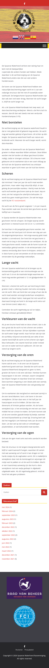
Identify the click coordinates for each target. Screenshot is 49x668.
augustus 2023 (8, 519)
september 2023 (8, 515)
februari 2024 (7, 511)
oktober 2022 (7, 531)
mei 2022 (5, 547)
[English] (21, 37)
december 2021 (8, 555)
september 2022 (8, 535)
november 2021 (8, 559)
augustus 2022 (8, 539)
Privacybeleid (29, 650)
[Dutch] (16, 37)
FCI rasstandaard (18, 200)
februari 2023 (7, 523)
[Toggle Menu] (44, 46)
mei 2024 (5, 507)
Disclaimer (19, 650)
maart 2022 (6, 551)
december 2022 (8, 527)
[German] (27, 37)
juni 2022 (5, 543)
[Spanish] (33, 37)
